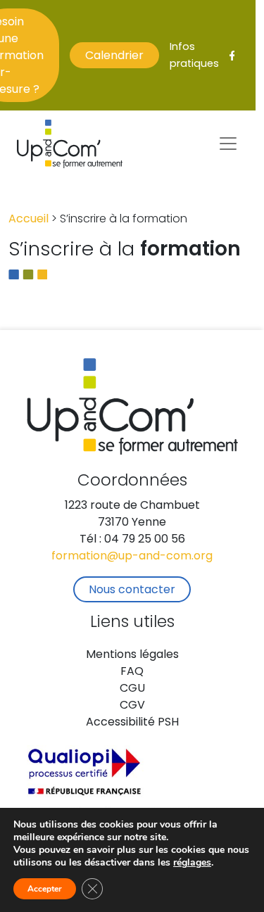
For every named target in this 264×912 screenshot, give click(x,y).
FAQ (132, 672)
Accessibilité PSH (132, 722)
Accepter (44, 888)
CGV (132, 705)
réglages (192, 862)
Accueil (28, 219)
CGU (132, 689)
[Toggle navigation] (228, 143)
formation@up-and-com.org (132, 556)
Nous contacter (132, 590)
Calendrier (114, 56)
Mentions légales (132, 655)
